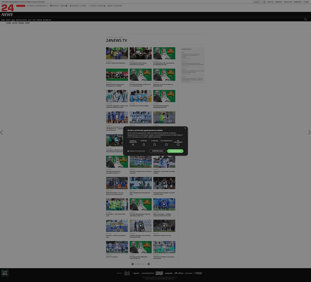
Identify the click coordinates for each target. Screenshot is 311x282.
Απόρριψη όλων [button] (157, 151)
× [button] (185, 128)
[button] (136, 151)
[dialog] (155, 141)
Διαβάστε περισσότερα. (154, 137)
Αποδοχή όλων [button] (175, 151)
